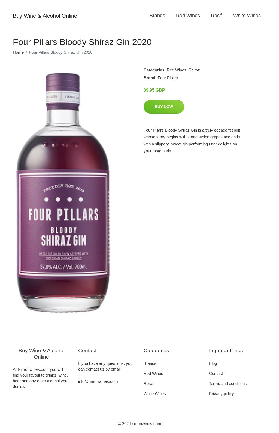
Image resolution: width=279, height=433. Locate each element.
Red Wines (188, 15)
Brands (157, 15)
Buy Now (164, 106)
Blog (213, 363)
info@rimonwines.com (98, 381)
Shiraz (194, 70)
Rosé (216, 15)
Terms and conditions (228, 383)
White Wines (247, 15)
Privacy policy (221, 393)
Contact (216, 373)
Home (18, 52)
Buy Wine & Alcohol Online (45, 16)
